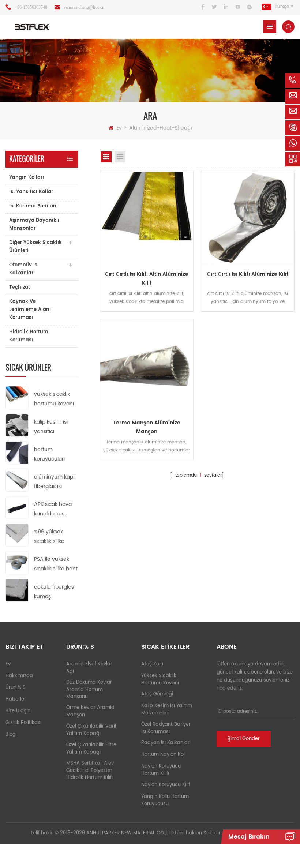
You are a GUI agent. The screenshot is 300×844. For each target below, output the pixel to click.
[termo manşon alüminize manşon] (146, 365)
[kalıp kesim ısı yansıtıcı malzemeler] (17, 425)
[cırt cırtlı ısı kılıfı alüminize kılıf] (247, 217)
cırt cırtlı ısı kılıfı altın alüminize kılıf (146, 278)
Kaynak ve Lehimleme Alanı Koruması (30, 310)
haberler (15, 699)
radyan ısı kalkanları (166, 743)
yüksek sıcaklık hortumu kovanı (54, 399)
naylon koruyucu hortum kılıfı (161, 769)
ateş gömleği (157, 694)
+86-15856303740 (31, 7)
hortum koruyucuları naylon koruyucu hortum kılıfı (55, 454)
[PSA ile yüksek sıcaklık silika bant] (17, 562)
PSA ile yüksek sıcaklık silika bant (56, 564)
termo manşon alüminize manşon (146, 427)
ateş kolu (152, 664)
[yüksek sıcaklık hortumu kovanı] (17, 397)
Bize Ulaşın (17, 711)
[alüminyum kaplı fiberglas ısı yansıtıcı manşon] (17, 480)
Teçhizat (19, 287)
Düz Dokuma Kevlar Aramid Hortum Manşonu (89, 690)
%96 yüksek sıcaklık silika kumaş (49, 537)
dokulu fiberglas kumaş (54, 592)
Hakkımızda (19, 676)
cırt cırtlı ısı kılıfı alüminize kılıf (247, 274)
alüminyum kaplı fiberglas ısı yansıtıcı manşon (55, 482)
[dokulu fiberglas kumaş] (17, 590)
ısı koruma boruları (32, 206)
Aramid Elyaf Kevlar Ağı (89, 667)
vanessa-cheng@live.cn (84, 7)
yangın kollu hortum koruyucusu (165, 800)
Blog (10, 734)
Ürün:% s (15, 687)
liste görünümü (120, 156)
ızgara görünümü (106, 156)
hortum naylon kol (163, 754)
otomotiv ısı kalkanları (24, 269)
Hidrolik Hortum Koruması (28, 336)
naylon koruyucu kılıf (165, 785)
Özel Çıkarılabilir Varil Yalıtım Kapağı (91, 730)
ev (119, 128)
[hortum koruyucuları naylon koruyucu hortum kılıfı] (17, 452)
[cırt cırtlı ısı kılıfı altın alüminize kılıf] (146, 217)
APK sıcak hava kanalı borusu (53, 509)
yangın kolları (26, 177)
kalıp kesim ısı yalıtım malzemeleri (166, 709)
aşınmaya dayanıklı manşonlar (34, 224)
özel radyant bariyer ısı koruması (166, 728)
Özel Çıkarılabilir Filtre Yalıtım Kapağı (91, 748)
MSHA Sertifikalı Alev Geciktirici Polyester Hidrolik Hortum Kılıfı (90, 770)
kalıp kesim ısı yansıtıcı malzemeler (51, 427)
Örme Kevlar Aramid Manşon (90, 711)
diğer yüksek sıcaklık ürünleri (35, 247)
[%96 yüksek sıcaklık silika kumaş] (17, 535)
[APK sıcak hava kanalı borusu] (17, 507)
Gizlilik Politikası (23, 723)
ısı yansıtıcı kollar (31, 192)
